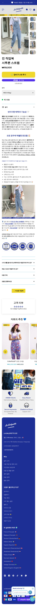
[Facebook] (9, 575)
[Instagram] (5, 575)
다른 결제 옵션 (18, 83)
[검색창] (27, 10)
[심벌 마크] (18, 9)
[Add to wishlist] (26, 325)
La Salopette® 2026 (9, 588)
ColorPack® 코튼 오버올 (15, 361)
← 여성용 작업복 (18, 291)
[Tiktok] (17, 575)
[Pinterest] (13, 575)
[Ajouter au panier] (5, 351)
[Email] (22, 575)
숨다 (6, 107)
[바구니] (34, 10)
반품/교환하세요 (7, 281)
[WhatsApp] (26, 575)
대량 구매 (4, 275)
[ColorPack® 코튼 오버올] (15, 341)
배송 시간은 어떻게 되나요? (10, 269)
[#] (18, 380)
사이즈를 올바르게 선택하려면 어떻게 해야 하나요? (17, 263)
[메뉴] (3, 9)
